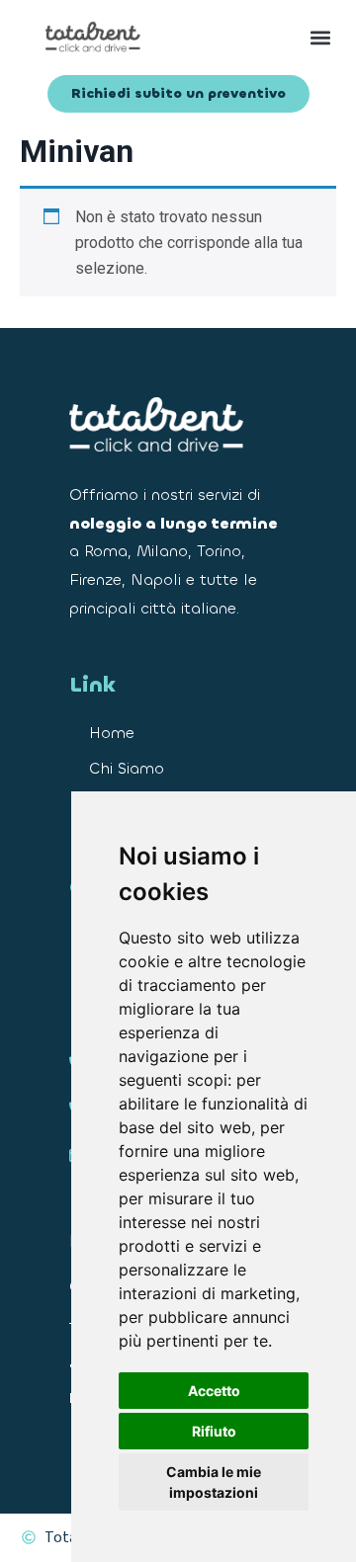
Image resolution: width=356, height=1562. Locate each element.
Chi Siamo (126, 768)
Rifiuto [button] (214, 1431)
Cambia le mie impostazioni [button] (213, 1482)
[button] (262, 37)
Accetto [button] (214, 1390)
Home (111, 732)
